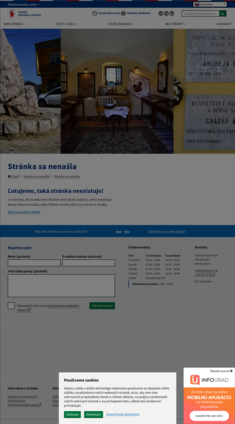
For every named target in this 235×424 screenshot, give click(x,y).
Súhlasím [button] (72, 414)
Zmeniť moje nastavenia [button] (122, 414)
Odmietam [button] (93, 414)
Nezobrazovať (220, 371)
